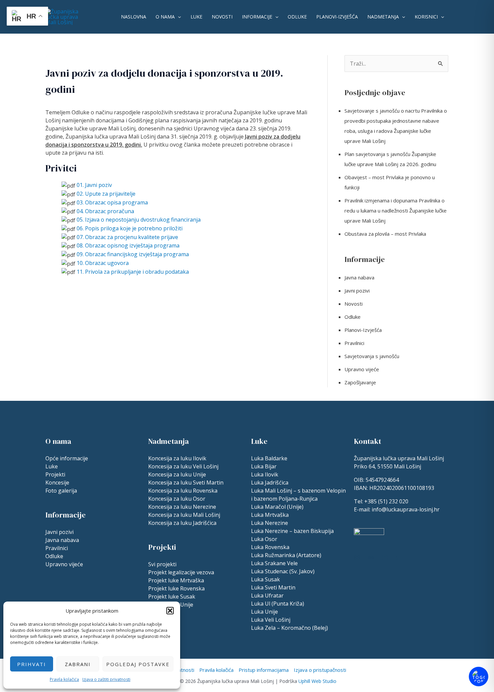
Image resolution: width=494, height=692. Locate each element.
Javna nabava (359, 277)
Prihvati (31, 664)
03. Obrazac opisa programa (112, 202)
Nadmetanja (383, 16)
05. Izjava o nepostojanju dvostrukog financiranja (139, 219)
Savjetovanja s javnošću (371, 356)
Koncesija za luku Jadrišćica (182, 523)
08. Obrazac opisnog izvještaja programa (128, 245)
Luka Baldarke (269, 458)
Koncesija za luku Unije (177, 474)
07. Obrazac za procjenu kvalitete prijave (127, 237)
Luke (196, 16)
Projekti (55, 474)
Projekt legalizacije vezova (181, 572)
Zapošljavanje (360, 382)
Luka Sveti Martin (273, 587)
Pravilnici (354, 343)
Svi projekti (162, 564)
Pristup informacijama (264, 669)
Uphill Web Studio (317, 681)
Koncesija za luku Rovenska (182, 490)
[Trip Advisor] (371, 557)
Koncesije (57, 482)
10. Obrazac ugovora (103, 263)
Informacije (257, 16)
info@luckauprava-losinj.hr (406, 509)
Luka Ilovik (264, 474)
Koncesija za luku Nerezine (182, 506)
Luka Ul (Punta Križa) (277, 603)
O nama (165, 16)
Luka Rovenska (270, 547)
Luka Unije (264, 611)
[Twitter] (399, 557)
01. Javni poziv (94, 185)
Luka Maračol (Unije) (277, 506)
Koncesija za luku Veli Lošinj (183, 466)
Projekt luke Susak (171, 596)
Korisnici (426, 16)
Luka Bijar (264, 466)
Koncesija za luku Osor (176, 498)
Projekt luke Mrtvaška (176, 580)
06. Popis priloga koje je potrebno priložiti (129, 228)
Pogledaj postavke (138, 664)
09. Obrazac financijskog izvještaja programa (133, 254)
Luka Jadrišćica (269, 482)
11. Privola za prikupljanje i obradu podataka (133, 271)
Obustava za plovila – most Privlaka (385, 233)
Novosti (222, 16)
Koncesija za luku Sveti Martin (185, 482)
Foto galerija (61, 490)
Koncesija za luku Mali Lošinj (184, 514)
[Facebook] (385, 557)
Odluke (297, 16)
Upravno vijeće (361, 369)
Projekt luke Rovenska (176, 588)
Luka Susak (265, 579)
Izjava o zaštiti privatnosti (106, 679)
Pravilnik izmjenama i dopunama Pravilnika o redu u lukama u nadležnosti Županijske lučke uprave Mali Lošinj (395, 210)
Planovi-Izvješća (337, 16)
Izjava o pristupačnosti (320, 669)
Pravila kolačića (64, 679)
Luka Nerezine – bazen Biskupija (292, 531)
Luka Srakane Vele (274, 563)
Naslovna (133, 16)
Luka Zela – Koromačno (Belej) (289, 627)
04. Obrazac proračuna (105, 211)
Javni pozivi (357, 290)
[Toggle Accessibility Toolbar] (478, 676)
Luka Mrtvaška (270, 514)
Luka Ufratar (267, 595)
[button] (170, 610)
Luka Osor (264, 539)
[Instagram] (357, 557)
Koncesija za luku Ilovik (177, 458)
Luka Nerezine (269, 523)
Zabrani (78, 664)
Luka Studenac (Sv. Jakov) (283, 571)
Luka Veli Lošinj (270, 619)
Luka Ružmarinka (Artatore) (286, 555)
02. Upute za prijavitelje (106, 193)
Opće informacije (66, 458)
